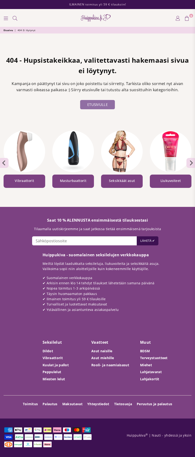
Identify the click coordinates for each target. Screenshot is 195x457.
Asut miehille (102, 358)
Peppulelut (52, 372)
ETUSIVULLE (97, 104)
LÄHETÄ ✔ (147, 240)
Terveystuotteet (154, 358)
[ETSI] (15, 18)
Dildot (48, 351)
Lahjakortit (149, 379)
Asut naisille (101, 351)
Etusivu (8, 30)
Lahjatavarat (151, 372)
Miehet (146, 365)
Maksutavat (72, 404)
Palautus (50, 404)
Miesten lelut (54, 379)
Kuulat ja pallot (56, 365)
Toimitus (30, 404)
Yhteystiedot (98, 404)
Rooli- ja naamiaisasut (110, 365)
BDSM (145, 351)
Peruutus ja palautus (154, 404)
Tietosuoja (123, 404)
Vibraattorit (53, 358)
